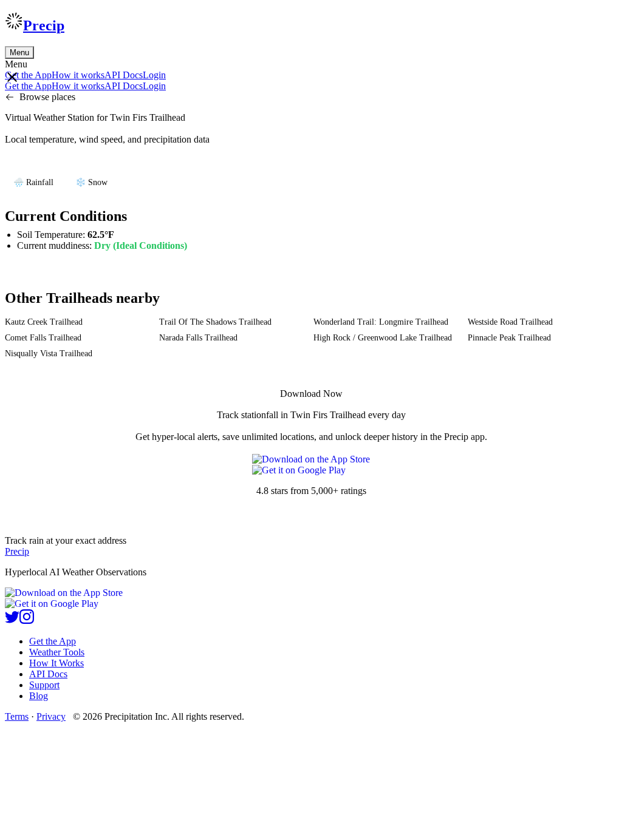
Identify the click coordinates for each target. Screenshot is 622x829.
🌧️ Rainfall (33, 182)
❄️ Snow (91, 182)
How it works (78, 75)
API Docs (123, 75)
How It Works (56, 663)
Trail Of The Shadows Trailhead (215, 322)
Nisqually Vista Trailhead (48, 353)
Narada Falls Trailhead (198, 337)
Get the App (52, 641)
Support (44, 685)
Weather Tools (56, 652)
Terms (17, 716)
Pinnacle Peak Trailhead (509, 337)
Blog (38, 696)
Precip (43, 25)
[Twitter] (12, 620)
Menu (19, 52)
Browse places (47, 97)
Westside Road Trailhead (510, 322)
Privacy (51, 716)
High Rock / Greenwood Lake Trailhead (382, 337)
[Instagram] (26, 620)
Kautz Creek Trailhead (44, 322)
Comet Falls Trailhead (43, 337)
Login (154, 75)
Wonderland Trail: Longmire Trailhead (380, 322)
